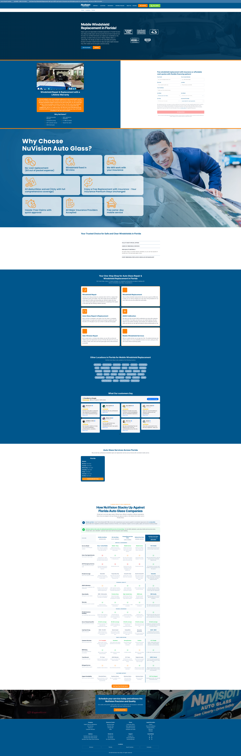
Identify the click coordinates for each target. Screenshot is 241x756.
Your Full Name (160, 87)
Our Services (90, 726)
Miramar (99, 374)
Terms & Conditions (150, 726)
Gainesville (98, 371)
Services (95, 5)
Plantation (141, 374)
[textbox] (163, 95)
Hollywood (107, 371)
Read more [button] (85, 415)
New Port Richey (125, 380)
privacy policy (183, 108)
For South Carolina (110, 739)
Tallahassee (136, 377)
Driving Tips (110, 727)
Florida (110, 747)
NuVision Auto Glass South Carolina (90, 739)
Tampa (143, 377)
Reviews (135, 5)
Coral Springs (143, 364)
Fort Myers (142, 368)
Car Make (159, 93)
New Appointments (130, 726)
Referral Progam (120, 5)
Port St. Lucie (110, 377)
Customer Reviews (90, 729)
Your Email (159, 76)
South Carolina (129, 747)
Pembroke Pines (131, 374)
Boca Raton (97, 364)
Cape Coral (125, 364)
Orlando (106, 374)
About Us (129, 5)
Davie (97, 368)
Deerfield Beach (115, 368)
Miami (143, 371)
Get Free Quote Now (120, 709)
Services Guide (110, 724)
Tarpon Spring (135, 380)
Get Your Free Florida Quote (120, 686)
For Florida (110, 737)
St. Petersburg (119, 377)
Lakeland (115, 371)
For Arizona (110, 736)
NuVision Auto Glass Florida (90, 737)
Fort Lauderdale (133, 368)
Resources (110, 5)
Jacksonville (117, 364)
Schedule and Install (130, 729)
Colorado (149, 747)
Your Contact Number (185, 76)
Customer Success (130, 727)
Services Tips (110, 726)
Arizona (91, 747)
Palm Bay (114, 374)
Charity (150, 724)
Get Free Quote (86, 47)
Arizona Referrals (130, 737)
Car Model (183, 93)
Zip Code (159, 82)
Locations (102, 5)
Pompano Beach (100, 377)
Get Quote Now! (181, 112)
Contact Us (130, 736)
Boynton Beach (107, 364)
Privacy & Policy (150, 727)
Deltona (124, 368)
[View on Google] (84, 406)
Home (82, 10)
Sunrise (128, 377)
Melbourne (136, 371)
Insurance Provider (185, 98)
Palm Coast (122, 374)
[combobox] (168, 95)
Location (183, 82)
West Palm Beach (106, 380)
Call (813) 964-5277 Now (93, 478)
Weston (116, 380)
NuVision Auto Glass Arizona (90, 736)
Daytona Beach (105, 368)
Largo (121, 371)
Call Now (96, 47)
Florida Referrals (130, 739)
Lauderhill (128, 371)
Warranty (150, 729)
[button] (81, 418)
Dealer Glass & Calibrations (90, 724)
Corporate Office (131, 724)
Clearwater (134, 364)
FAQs (110, 729)
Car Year (159, 98)
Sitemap (151, 731)
